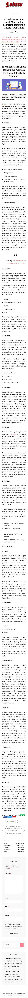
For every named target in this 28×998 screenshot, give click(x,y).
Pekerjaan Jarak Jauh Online (14, 833)
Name (7, 898)
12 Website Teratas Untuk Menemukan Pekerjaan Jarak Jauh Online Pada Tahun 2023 (13, 828)
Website (7, 915)
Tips (20, 821)
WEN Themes (21, 995)
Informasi (11, 821)
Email (7, 906)
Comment (8, 873)
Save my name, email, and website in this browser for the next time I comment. (13, 927)
